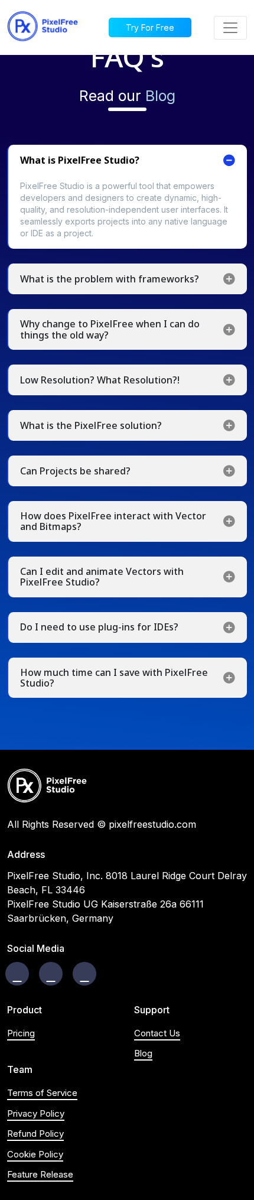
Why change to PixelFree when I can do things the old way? (110, 329)
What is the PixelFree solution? (91, 425)
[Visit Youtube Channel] (84, 974)
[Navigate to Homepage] (42, 27)
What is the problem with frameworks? (109, 278)
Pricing (21, 1033)
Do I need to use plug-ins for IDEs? (99, 626)
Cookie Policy (35, 1154)
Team (19, 1069)
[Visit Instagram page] (51, 974)
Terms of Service (42, 1092)
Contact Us (157, 1033)
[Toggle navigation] (230, 28)
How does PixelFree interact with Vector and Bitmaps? (113, 521)
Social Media (35, 948)
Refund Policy (35, 1133)
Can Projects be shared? (75, 470)
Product (24, 1010)
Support (152, 1010)
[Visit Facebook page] (17, 974)
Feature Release (40, 1174)
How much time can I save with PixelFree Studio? (114, 678)
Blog (160, 96)
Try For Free (150, 27)
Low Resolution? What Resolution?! (100, 379)
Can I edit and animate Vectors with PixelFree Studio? (102, 576)
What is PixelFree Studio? (79, 160)
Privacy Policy (35, 1113)
